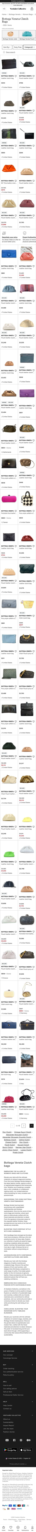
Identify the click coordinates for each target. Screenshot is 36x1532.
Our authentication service (13, 1371)
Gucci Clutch (7, 1147)
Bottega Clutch (10, 1140)
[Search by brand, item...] (4, 9)
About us (6, 1419)
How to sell (7, 1385)
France (5, 1519)
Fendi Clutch (10, 1145)
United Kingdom (12, 1519)
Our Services (8, 1351)
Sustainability (8, 1422)
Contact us (7, 1408)
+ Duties (8, 448)
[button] (31, 8)
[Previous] (12, 1126)
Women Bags (28, 14)
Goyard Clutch (23, 1145)
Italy (20, 1521)
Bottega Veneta (14, 14)
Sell (5, 1382)
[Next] (24, 1126)
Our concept (8, 1355)
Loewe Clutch (26, 1150)
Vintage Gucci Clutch (22, 1132)
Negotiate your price (9, 237)
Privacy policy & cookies (17, 1464)
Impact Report (8, 1425)
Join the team (8, 1428)
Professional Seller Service (13, 1395)
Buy (4, 1365)
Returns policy (8, 1375)
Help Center (7, 1405)
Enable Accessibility (18, 1)
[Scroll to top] (32, 1126)
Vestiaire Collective (12, 1415)
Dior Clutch (7, 1132)
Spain (16, 1521)
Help (5, 1402)
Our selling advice (10, 1388)
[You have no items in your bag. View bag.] (31, 8)
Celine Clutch (24, 1140)
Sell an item (7, 1392)
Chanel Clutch (11, 1142)
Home (4, 14)
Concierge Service (10, 1358)
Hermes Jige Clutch (23, 1147)
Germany (28, 1519)
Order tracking (8, 1368)
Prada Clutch (18, 1152)
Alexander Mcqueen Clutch (17, 1135)
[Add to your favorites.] (15, 76)
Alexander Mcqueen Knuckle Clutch (16, 1137)
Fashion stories (9, 1432)
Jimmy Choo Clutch (10, 1150)
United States (21, 1519)
